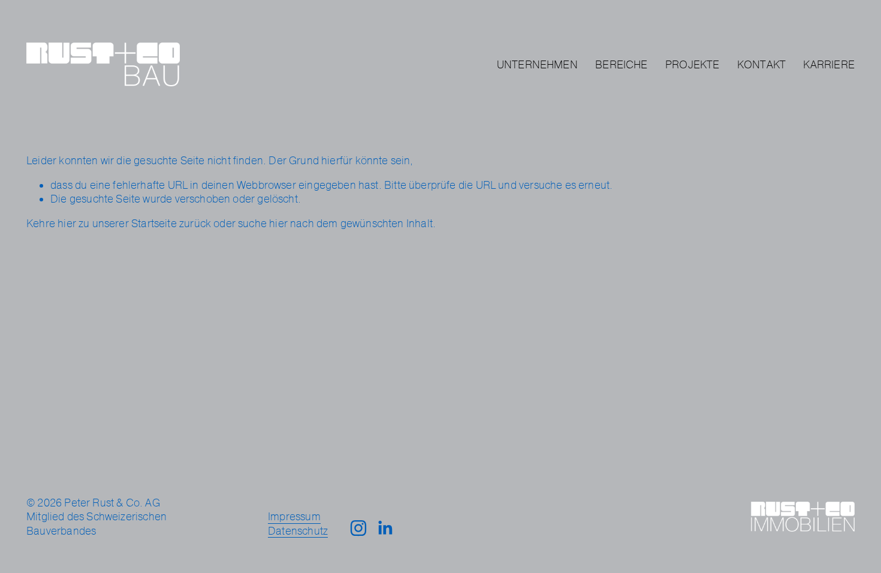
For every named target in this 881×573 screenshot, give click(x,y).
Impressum (294, 516)
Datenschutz (298, 530)
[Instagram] (358, 528)
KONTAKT (761, 64)
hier (67, 223)
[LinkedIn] (384, 528)
